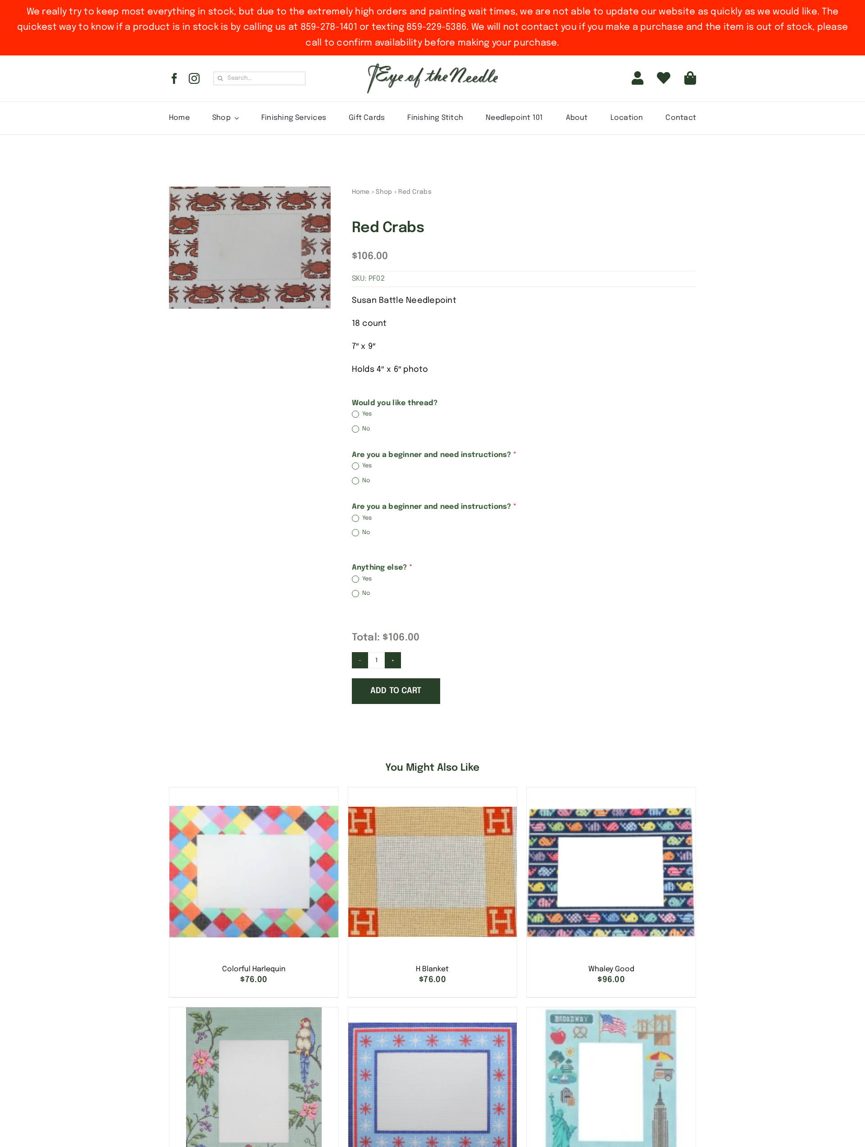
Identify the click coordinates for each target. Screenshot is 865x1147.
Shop (384, 192)
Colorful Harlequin (254, 969)
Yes (366, 414)
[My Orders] (663, 78)
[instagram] (194, 78)
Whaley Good (611, 969)
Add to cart (396, 691)
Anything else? (382, 567)
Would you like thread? (395, 403)
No (366, 429)
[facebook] (174, 78)
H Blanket (432, 969)
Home (361, 192)
